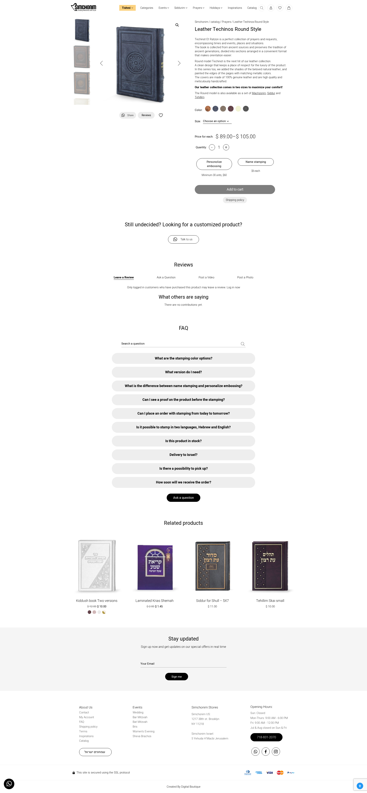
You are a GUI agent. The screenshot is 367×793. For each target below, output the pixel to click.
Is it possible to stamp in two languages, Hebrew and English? (183, 427)
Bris (135, 727)
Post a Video (206, 277)
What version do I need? (183, 372)
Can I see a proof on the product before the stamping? (183, 399)
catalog (215, 22)
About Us (86, 707)
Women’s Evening (143, 731)
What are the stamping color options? (183, 358)
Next (179, 63)
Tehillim (199, 97)
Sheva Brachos (142, 736)
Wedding (138, 712)
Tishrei (126, 8)
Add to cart (235, 189)
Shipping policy (88, 727)
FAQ (81, 722)
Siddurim (180, 8)
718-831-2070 (266, 737)
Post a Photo (245, 277)
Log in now (233, 287)
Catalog (252, 8)
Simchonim (201, 22)
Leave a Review (124, 277)
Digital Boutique (191, 787)
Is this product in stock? (183, 441)
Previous (101, 63)
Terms (83, 731)
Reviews (146, 115)
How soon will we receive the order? (183, 482)
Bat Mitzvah (140, 722)
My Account (86, 717)
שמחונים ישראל (94, 752)
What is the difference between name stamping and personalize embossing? (183, 386)
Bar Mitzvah (140, 717)
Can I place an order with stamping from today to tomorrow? (183, 413)
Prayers (198, 8)
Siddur (271, 93)
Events (163, 8)
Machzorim (259, 93)
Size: (198, 121)
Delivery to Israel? (183, 454)
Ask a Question (166, 277)
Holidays (215, 8)
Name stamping (256, 162)
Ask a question (183, 498)
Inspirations (235, 8)
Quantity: (201, 147)
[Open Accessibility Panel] (360, 786)
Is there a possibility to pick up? (183, 468)
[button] (177, 25)
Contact (84, 712)
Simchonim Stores (205, 707)
